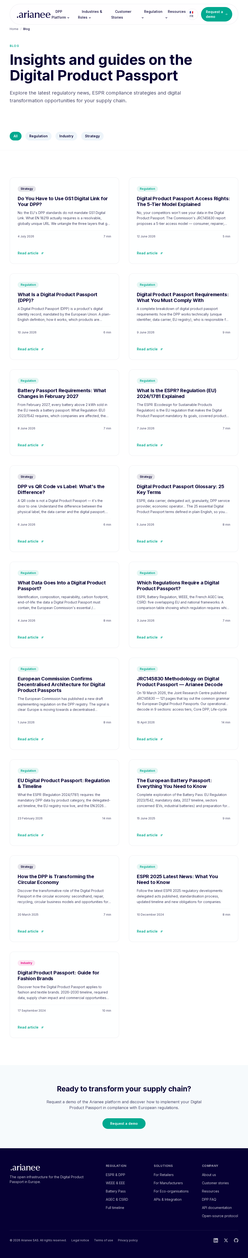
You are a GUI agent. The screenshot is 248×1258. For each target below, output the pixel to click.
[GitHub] (236, 1240)
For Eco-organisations (171, 1191)
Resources (177, 11)
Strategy (92, 136)
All (16, 136)
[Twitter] (226, 1240)
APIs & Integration (168, 1199)
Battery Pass (116, 1191)
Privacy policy (128, 1240)
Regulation (153, 11)
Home (14, 29)
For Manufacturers (168, 1183)
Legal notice (80, 1240)
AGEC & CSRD (117, 1199)
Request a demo (214, 14)
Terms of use (103, 1240)
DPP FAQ (209, 1199)
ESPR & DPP (115, 1175)
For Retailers (164, 1175)
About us (209, 1175)
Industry (66, 136)
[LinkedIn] (216, 1240)
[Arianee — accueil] (34, 14)
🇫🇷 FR (191, 14)
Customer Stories (121, 14)
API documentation (217, 1208)
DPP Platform (59, 14)
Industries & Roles (90, 14)
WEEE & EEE (115, 1183)
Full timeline (115, 1208)
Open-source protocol (220, 1216)
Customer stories (215, 1183)
